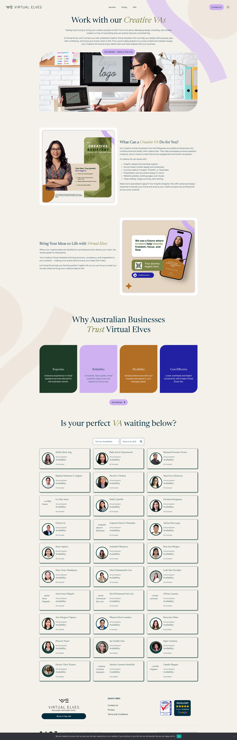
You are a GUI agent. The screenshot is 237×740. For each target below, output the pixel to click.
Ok (179, 736)
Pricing (124, 7)
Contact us (216, 7)
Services (112, 7)
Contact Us (113, 705)
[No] (234, 736)
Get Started (117, 402)
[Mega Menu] (228, 7)
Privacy (111, 710)
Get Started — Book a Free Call (118, 52)
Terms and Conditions (118, 714)
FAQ (134, 7)
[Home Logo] (24, 7)
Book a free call (64, 716)
